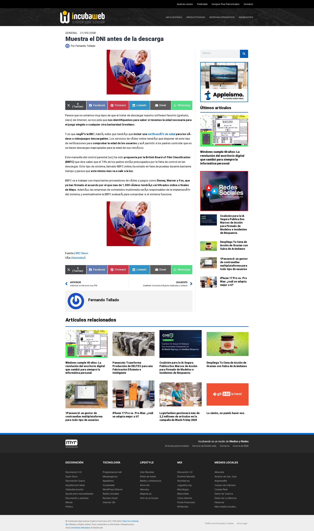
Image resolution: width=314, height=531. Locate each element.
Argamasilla (221, 480)
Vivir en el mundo (149, 497)
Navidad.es (183, 480)
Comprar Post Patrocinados (225, 4)
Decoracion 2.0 (73, 472)
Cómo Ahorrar (184, 497)
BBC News (82, 253)
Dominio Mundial (186, 476)
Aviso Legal (242, 523)
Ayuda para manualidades (79, 493)
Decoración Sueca (75, 480)
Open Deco (71, 476)
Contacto (248, 4)
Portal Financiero (186, 502)
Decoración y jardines (76, 497)
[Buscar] (244, 54)
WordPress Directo (112, 489)
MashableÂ (79, 257)
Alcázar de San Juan (226, 476)
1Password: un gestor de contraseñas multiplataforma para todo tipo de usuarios (234, 263)
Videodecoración (74, 489)
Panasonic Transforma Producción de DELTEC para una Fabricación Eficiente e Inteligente (133, 367)
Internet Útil (109, 502)
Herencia (219, 502)
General (71, 33)
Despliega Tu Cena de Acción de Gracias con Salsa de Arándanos (234, 245)
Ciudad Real (221, 489)
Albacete (219, 472)
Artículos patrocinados (177, 445)
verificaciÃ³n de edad (161, 134)
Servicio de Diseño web (204, 445)
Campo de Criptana (225, 485)
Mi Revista (182, 506)
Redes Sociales (111, 493)
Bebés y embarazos (150, 480)
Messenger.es (110, 476)
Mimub (69, 502)
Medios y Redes (239, 441)
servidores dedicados (80, 527)
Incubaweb (109, 485)
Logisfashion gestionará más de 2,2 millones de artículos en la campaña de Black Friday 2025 (179, 417)
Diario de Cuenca (224, 493)
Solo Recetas (147, 472)
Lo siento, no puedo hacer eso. (226, 413)
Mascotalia (183, 493)
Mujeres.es (145, 493)
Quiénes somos (185, 4)
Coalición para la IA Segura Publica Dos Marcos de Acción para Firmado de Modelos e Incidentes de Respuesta (233, 224)
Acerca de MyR (241, 445)
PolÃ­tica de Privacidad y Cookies (219, 523)
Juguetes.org (184, 485)
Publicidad (202, 4)
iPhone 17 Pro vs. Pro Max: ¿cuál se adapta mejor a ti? (233, 282)
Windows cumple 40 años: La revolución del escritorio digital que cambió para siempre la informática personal (85, 367)
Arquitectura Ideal (75, 485)
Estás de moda (148, 476)
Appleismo (108, 480)
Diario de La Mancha (225, 497)
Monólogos (183, 489)
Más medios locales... (226, 506)
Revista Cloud (110, 497)
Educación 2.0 (184, 472)
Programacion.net (112, 472)
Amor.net (144, 485)
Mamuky (144, 489)
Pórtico (69, 506)
